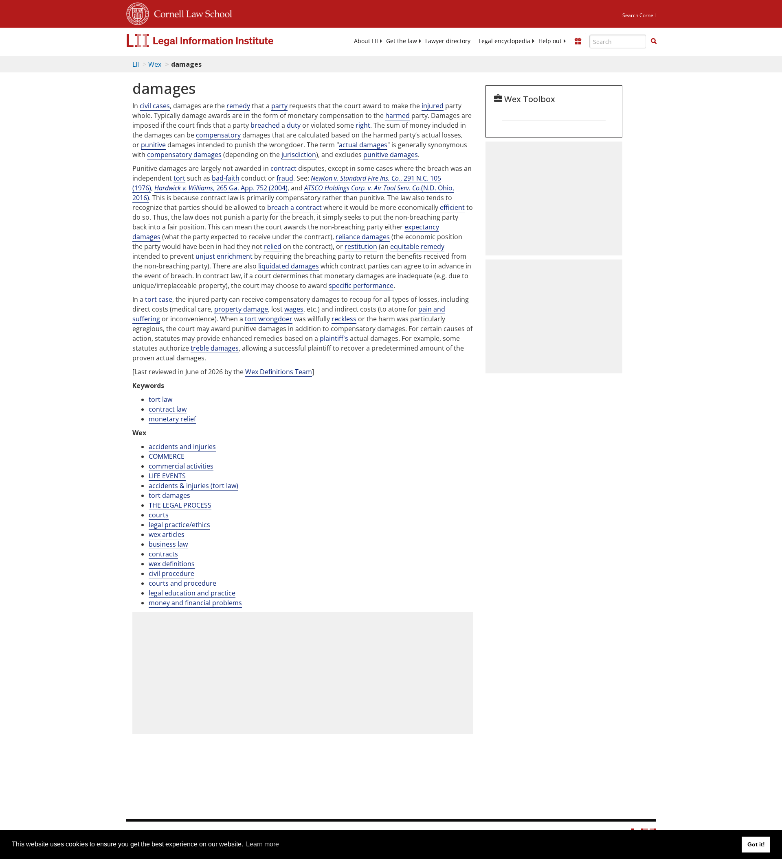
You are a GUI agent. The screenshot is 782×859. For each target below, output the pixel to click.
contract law (168, 409)
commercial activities (181, 466)
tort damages (169, 495)
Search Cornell (639, 15)
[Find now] (653, 41)
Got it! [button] (756, 844)
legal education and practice (192, 593)
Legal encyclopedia (504, 41)
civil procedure (171, 573)
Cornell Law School (190, 12)
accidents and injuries (182, 446)
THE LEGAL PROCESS (180, 505)
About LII (366, 41)
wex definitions (172, 563)
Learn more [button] (262, 844)
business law (168, 544)
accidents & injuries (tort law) (193, 485)
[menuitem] (366, 41)
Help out (550, 41)
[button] (654, 41)
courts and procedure (182, 583)
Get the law (401, 41)
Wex (154, 64)
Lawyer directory (447, 41)
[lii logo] (218, 41)
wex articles (167, 534)
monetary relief (172, 418)
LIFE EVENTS (167, 475)
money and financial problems (195, 602)
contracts (163, 553)
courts (159, 514)
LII (135, 64)
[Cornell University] (137, 12)
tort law (160, 399)
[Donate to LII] (578, 41)
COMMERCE (167, 456)
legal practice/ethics (179, 524)
